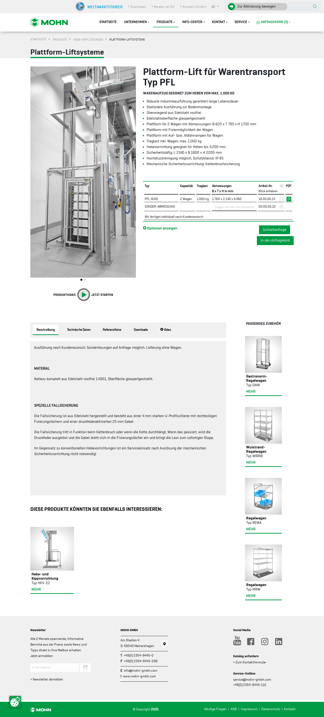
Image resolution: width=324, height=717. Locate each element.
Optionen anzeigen (161, 228)
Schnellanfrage (274, 230)
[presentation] (33, 174)
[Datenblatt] (289, 198)
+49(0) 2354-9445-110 (249, 685)
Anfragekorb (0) (274, 22)
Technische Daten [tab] (79, 329)
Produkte (165, 22)
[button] (215, 6)
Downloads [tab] (141, 329)
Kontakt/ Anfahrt (195, 7)
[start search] (315, 7)
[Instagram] (264, 641)
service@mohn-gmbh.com (252, 679)
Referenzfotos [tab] (112, 329)
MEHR (36, 589)
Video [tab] (167, 329)
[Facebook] (250, 641)
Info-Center (192, 22)
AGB (234, 709)
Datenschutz (270, 709)
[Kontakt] (164, 643)
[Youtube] (236, 641)
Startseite (108, 22)
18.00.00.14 (267, 199)
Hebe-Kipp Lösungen (88, 39)
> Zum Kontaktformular (249, 662)
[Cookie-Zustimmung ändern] (15, 702)
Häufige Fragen (215, 709)
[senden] (85, 667)
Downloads (138, 7)
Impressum (249, 709)
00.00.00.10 (267, 206)
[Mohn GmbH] (49, 22)
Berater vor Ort (164, 7)
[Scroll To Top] (316, 711)
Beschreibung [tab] (46, 329)
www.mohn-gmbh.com (139, 676)
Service (241, 22)
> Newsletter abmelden (46, 679)
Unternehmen (135, 22)
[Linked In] (278, 641)
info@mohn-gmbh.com (140, 670)
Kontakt (218, 22)
